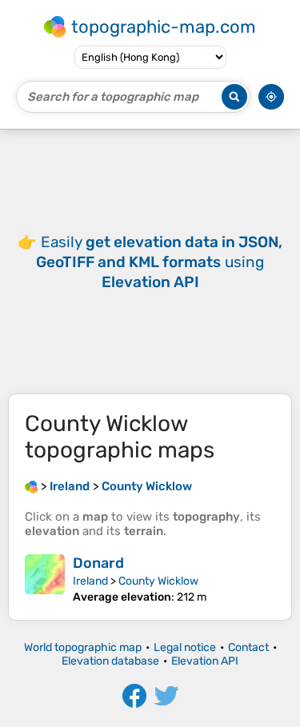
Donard (98, 563)
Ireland (90, 581)
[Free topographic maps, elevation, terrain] (31, 486)
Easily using (159, 262)
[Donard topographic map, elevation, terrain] (45, 579)
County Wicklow (158, 581)
